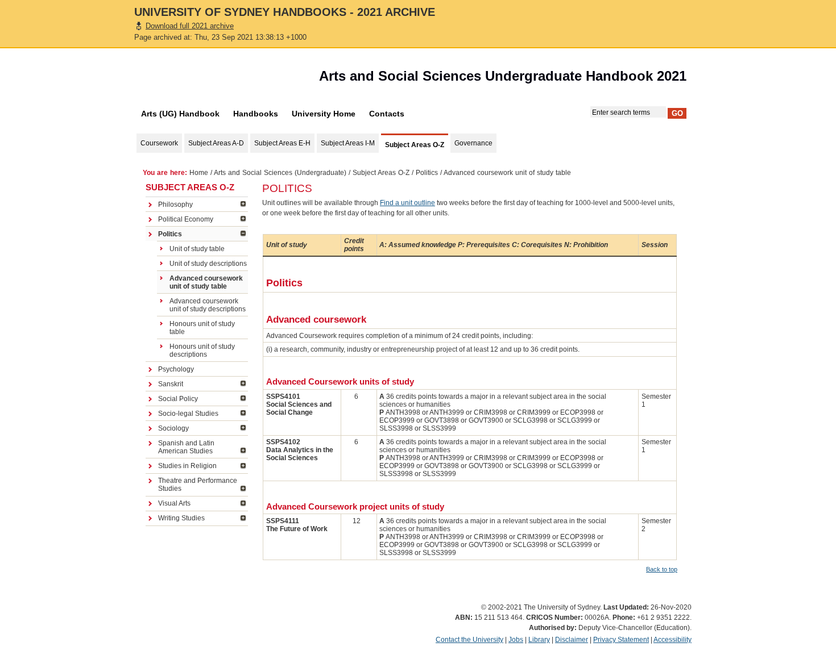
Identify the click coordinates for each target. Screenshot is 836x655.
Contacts (386, 113)
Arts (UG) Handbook (180, 113)
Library (539, 640)
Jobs (515, 640)
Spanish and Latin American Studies (186, 447)
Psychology (176, 369)
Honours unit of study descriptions (202, 350)
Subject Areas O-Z (381, 173)
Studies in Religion (187, 466)
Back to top (661, 569)
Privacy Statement (621, 640)
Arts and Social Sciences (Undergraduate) (280, 173)
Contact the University (469, 640)
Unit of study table (197, 249)
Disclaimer (571, 640)
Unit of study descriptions (208, 264)
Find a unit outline (407, 203)
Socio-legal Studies (188, 414)
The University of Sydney (199, 79)
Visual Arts (174, 503)
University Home (323, 113)
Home (198, 173)
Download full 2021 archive (190, 26)
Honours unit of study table (202, 328)
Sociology (173, 428)
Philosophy (175, 204)
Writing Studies (181, 518)
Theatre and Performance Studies (197, 485)
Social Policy (178, 399)
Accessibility (672, 640)
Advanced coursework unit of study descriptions (207, 305)
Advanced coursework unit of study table (206, 282)
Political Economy (185, 219)
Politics (427, 173)
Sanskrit (170, 384)
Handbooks (255, 113)
